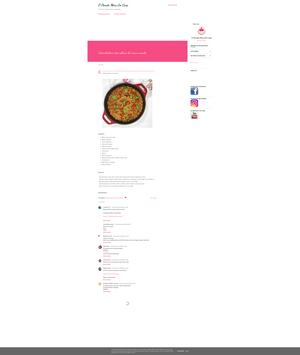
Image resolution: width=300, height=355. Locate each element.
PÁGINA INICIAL (104, 14)
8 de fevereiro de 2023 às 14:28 (120, 259)
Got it (187, 351)
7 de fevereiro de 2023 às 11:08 (120, 207)
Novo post (106, 252)
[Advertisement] (137, 30)
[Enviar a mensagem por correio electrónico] (126, 198)
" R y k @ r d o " (107, 207)
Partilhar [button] (153, 198)
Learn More (180, 351)
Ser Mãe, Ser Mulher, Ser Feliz (110, 283)
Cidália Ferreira (107, 268)
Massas (111, 198)
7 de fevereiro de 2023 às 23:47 (119, 246)
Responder (107, 220)
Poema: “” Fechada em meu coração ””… (113, 216)
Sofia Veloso (106, 246)
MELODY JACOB (107, 236)
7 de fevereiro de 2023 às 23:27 (121, 236)
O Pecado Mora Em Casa (113, 5)
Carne (107, 198)
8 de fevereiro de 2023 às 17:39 (127, 283)
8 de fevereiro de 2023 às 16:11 (120, 268)
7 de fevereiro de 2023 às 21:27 (123, 224)
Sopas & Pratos (118, 198)
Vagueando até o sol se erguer (111, 274)
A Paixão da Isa (107, 259)
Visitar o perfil (201, 40)
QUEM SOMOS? (120, 14)
